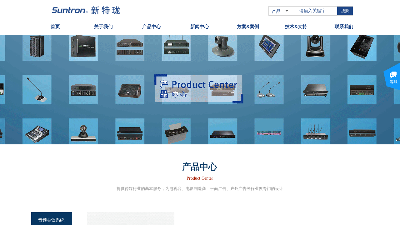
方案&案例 (248, 26)
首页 (55, 26)
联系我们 (344, 26)
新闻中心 (199, 26)
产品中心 (151, 26)
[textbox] (317, 11)
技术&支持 (296, 26)
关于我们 (103, 26)
